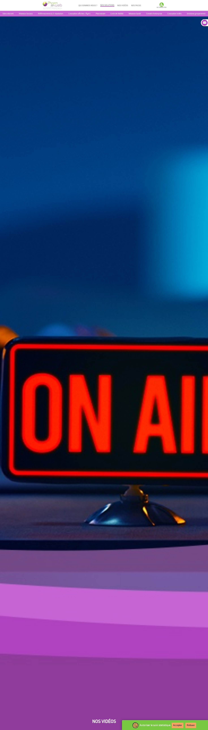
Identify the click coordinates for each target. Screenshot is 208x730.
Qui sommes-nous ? (88, 5)
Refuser (191, 725)
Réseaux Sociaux (26, 13)
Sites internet (8, 13)
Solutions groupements (196, 13)
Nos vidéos (122, 5)
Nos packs (136, 5)
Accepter (177, 725)
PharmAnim (100, 13)
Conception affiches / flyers (79, 13)
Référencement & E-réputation (50, 13)
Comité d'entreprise (154, 13)
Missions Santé (135, 13)
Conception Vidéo (174, 13)
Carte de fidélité (116, 13)
